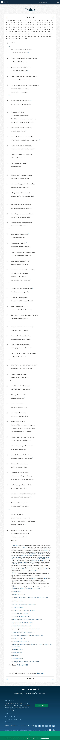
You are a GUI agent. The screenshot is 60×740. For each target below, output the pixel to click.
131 (13, 36)
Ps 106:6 (46, 550)
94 (42, 29)
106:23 (14, 573)
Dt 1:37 (45, 578)
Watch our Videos (40, 693)
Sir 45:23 (30, 632)
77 (49, 27)
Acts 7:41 (34, 619)
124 (38, 34)
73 (40, 27)
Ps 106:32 (22, 562)
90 (33, 29)
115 (10, 34)
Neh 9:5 (37, 661)
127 (47, 34)
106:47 (15, 658)
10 (32, 20)
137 (32, 36)
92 (38, 29)
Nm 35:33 (26, 644)
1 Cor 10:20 (16, 646)
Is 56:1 (18, 591)
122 (32, 34)
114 (7, 34)
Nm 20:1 (31, 562)
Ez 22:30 (28, 626)
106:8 (14, 601)
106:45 (14, 655)
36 (47, 22)
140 (41, 36)
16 (47, 20)
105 (25, 31)
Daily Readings (18, 693)
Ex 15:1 (19, 607)
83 (16, 29)
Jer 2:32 (30, 622)
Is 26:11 (29, 616)
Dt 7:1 (18, 638)
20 (9, 22)
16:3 (28, 610)
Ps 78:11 (20, 597)
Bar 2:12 (42, 597)
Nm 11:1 (32, 610)
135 (26, 36)
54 (42, 24)
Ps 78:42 (19, 622)
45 (21, 24)
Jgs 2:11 (36, 644)
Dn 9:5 (46, 597)
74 (42, 27)
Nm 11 (31, 555)
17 (49, 20)
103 (19, 31)
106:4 (14, 594)
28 (28, 22)
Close (29, 732)
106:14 (14, 610)
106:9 (14, 604)
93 (40, 29)
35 (45, 22)
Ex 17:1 (26, 635)
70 (33, 27)
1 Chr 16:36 (32, 661)
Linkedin (46, 726)
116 (13, 34)
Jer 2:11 (30, 619)
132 (16, 36)
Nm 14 (25, 629)
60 (9, 27)
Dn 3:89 (38, 588)
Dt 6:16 (38, 635)
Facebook (39, 726)
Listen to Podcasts (29, 693)
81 (11, 29)
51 (35, 24)
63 (16, 27)
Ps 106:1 (23, 547)
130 (10, 36)
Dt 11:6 (24, 616)
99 (7, 31)
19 (7, 22)
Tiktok (53, 726)
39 (7, 24)
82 (14, 29)
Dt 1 (16, 560)
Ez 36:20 (18, 601)
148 (19, 38)
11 (35, 20)
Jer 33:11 (33, 588)
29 (30, 22)
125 (41, 34)
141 (44, 36)
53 (40, 24)
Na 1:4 (33, 604)
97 (49, 29)
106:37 (14, 582)
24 (18, 22)
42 (14, 24)
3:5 (28, 641)
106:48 (14, 586)
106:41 (14, 649)
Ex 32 (47, 557)
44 (18, 24)
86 (23, 29)
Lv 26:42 (19, 655)
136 (29, 36)
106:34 (14, 638)
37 (49, 22)
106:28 (14, 632)
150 (26, 38)
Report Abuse (43, 2)
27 (26, 22)
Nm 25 (20, 632)
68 (28, 27)
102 (16, 31)
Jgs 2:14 (19, 649)
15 (44, 20)
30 (33, 22)
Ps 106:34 (14, 563)
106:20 (14, 572)
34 (42, 22)
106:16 (14, 616)
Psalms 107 (20, 665)
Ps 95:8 (21, 635)
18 (51, 20)
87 (26, 29)
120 (26, 34)
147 (16, 38)
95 (45, 29)
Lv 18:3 (18, 641)
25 (21, 22)
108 (34, 31)
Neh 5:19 (22, 594)
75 (45, 27)
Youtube (43, 726)
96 (47, 29)
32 (38, 22)
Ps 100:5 (18, 588)
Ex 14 (39, 553)
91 (35, 29)
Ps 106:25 (34, 568)
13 (40, 20)
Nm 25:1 (44, 560)
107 (31, 31)
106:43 (14, 652)
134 (23, 36)
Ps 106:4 (46, 549)
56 (47, 24)
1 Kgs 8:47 (36, 597)
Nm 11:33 (25, 613)
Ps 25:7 (18, 594)
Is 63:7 (18, 652)
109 (37, 31)
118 (19, 34)
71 (35, 27)
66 (23, 27)
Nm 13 (48, 558)
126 (44, 34)
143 (50, 36)
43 (16, 24)
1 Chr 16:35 (20, 658)
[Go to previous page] (7, 17)
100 (10, 31)
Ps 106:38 (33, 570)
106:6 (14, 597)
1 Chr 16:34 (27, 588)
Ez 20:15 (36, 629)
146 (13, 38)
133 (19, 36)
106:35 (14, 641)
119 (23, 34)
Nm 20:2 (32, 635)
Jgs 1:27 (23, 641)
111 (43, 31)
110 (40, 31)
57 (49, 24)
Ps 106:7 (29, 567)
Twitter (36, 726)
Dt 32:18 (25, 622)
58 (52, 24)
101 (13, 31)
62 (14, 27)
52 (38, 24)
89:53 (26, 661)
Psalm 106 (15, 545)
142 (47, 36)
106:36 (14, 644)
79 (7, 29)
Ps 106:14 (40, 567)
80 (9, 29)
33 (40, 22)
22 (14, 22)
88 (28, 29)
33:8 (42, 635)
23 (16, 22)
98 (52, 29)
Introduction (11, 20)
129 (7, 36)
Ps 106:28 (34, 560)
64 (18, 27)
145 (10, 38)
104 (22, 31)
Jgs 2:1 (22, 638)
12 (37, 20)
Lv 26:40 (31, 597)
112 (46, 31)
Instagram (50, 726)
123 (35, 34)
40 (9, 24)
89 (30, 29)
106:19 (14, 619)
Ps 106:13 (23, 555)
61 (11, 27)
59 (7, 27)
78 (52, 27)
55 (45, 24)
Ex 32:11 (19, 626)
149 (23, 38)
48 (28, 24)
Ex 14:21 (18, 604)
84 (18, 29)
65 (21, 27)
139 (38, 36)
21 (11, 22)
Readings (51, 2)
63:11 (28, 604)
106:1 (14, 588)
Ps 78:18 (19, 610)
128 (50, 34)
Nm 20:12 (33, 578)
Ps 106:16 (14, 557)
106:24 (14, 629)
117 (16, 34)
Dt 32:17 (31, 644)
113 (49, 31)
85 (21, 29)
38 (52, 22)
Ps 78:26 (19, 613)
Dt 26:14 (25, 632)
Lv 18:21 (21, 644)
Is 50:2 (24, 604)
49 (30, 24)
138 (35, 36)
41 (11, 24)
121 (29, 34)
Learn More (42, 705)
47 (26, 24)
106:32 (14, 577)
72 (38, 27)
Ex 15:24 (24, 610)
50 (33, 24)
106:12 (14, 607)
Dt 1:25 (29, 629)
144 (7, 38)
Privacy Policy (40, 673)
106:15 (14, 613)
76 (47, 27)
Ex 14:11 (26, 597)
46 (23, 24)
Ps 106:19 (39, 557)
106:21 (14, 622)
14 (42, 20)
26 (23, 22)
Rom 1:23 (39, 619)
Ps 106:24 (40, 558)
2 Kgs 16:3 (46, 644)
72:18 (23, 661)
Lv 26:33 (21, 629)
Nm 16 (22, 557)
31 (35, 22)
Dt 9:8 (23, 619)
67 (26, 27)
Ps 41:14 (19, 661)
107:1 (22, 588)
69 (30, 27)
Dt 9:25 (24, 626)
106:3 (14, 591)
